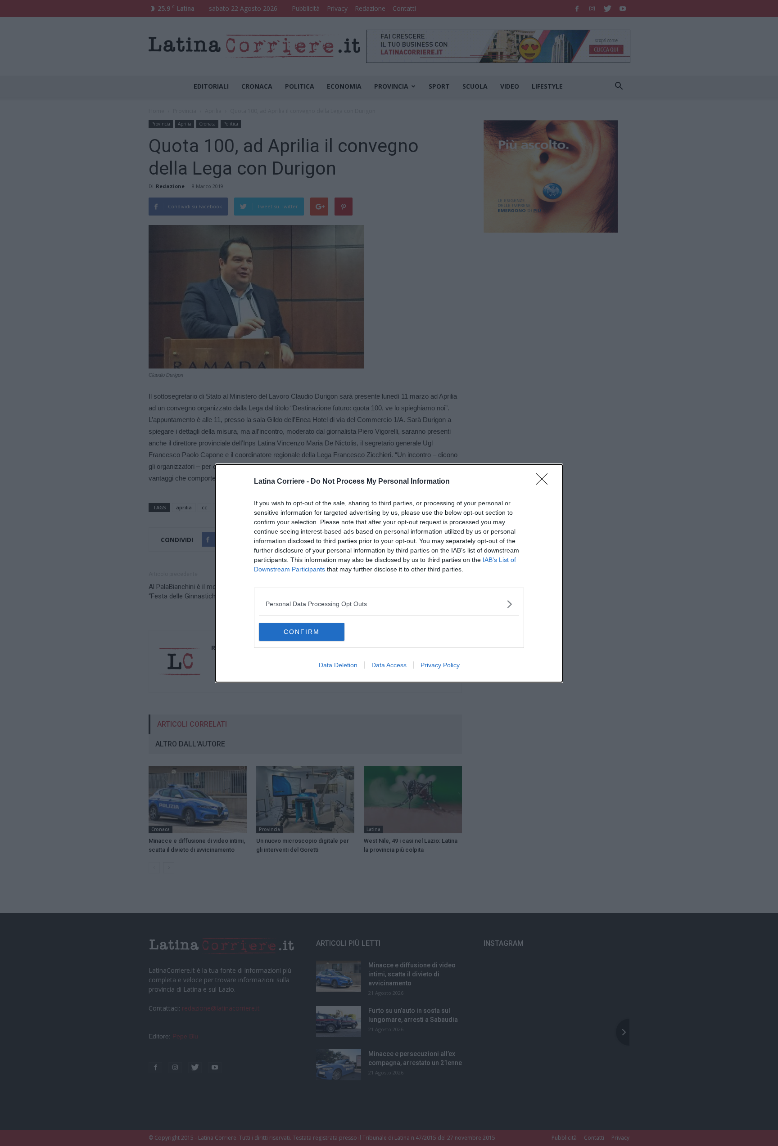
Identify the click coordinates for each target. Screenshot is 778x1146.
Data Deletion (338, 665)
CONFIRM (302, 631)
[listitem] (389, 604)
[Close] (544, 481)
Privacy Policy (440, 665)
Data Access (389, 665)
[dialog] (389, 573)
